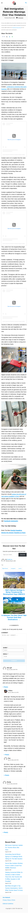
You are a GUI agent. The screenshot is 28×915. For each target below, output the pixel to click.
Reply (6, 687)
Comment (4, 632)
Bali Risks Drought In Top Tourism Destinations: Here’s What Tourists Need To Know (14, 888)
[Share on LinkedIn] (9, 36)
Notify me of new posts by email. (12, 629)
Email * (5, 654)
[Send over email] (12, 36)
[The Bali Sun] (14, 3)
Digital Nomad (5, 568)
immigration (13, 568)
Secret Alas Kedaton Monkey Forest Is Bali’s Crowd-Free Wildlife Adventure (14, 866)
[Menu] (2, 3)
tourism (20, 568)
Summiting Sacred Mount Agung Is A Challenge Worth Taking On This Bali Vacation (13, 856)
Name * (5, 647)
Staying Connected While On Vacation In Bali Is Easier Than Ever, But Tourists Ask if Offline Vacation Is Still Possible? (14, 877)
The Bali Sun (9, 559)
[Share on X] (6, 36)
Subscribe (22, 554)
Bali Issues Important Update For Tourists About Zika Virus (14, 847)
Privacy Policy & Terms (9, 900)
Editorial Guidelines (8, 903)
